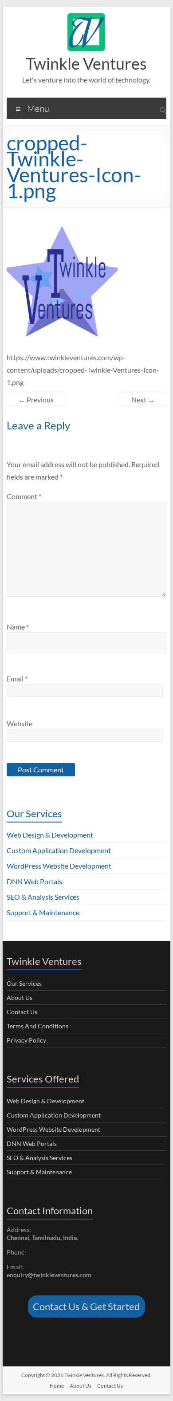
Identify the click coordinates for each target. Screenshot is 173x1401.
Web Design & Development (50, 834)
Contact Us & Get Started (86, 1306)
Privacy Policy (26, 1040)
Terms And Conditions (37, 1026)
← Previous (36, 399)
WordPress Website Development (59, 866)
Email (17, 678)
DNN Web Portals (34, 881)
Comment (24, 496)
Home (57, 1385)
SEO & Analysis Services (43, 897)
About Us (19, 997)
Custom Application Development (59, 850)
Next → (143, 399)
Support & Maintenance (43, 912)
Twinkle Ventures (86, 63)
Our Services (24, 983)
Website (19, 723)
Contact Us (22, 1011)
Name (18, 626)
